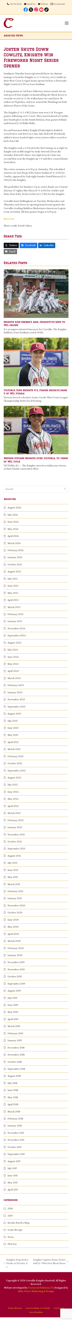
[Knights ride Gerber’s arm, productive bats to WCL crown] (36, 293)
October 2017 (14, 1147)
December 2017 (16, 1132)
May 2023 (13, 735)
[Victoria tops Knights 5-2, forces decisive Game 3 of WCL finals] (36, 361)
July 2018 (12, 1083)
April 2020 (13, 934)
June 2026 (13, 521)
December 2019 (16, 962)
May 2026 (13, 529)
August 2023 (14, 713)
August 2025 (14, 571)
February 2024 (16, 685)
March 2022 (14, 813)
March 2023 (14, 749)
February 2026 (16, 550)
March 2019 (14, 1026)
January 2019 (15, 1040)
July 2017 (12, 1168)
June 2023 (13, 728)
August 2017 (14, 1161)
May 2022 (13, 799)
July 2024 (13, 649)
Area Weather (36, 1312)
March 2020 (14, 941)
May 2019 (13, 1012)
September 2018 (16, 1069)
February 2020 (16, 948)
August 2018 (14, 1076)
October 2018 (15, 1062)
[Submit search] (65, 489)
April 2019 (13, 1019)
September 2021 (16, 848)
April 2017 (13, 1189)
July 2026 (13, 514)
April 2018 (13, 1104)
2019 (10, 1215)
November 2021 (16, 834)
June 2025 (13, 585)
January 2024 (15, 692)
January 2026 (15, 557)
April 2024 (13, 671)
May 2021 (13, 877)
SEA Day (12, 1244)
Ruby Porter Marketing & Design (36, 1291)
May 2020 (13, 926)
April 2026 (13, 536)
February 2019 (15, 1033)
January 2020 (15, 955)
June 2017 (13, 1175)
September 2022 (17, 770)
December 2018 (16, 1047)
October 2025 (15, 564)
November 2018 (16, 1054)
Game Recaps (15, 1229)
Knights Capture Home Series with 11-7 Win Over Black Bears (49, 1261)
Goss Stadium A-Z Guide (37, 1308)
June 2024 (13, 657)
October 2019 (15, 976)
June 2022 (13, 791)
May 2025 (13, 593)
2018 (10, 1208)
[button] (66, 23)
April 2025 (13, 600)
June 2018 (13, 1090)
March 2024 (14, 678)
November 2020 (16, 905)
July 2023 (13, 721)
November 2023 (16, 699)
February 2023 (15, 756)
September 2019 (16, 983)
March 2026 (14, 543)
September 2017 (16, 1154)
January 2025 (15, 621)
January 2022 (15, 827)
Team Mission (15, 1308)
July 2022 (13, 784)
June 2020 (13, 919)
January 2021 (15, 898)
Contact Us (58, 1308)
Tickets (44, 4)
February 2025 (15, 614)
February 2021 (15, 891)
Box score (9, 218)
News (11, 1237)
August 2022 (14, 777)
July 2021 (12, 862)
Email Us (31, 4)
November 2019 (16, 969)
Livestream (59, 4)
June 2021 (13, 870)
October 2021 (15, 841)
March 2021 (14, 884)
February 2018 (15, 1118)
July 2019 (12, 998)
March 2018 (14, 1111)
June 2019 (13, 1005)
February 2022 (16, 820)
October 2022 (15, 763)
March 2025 (14, 607)
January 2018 (15, 1125)
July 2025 (13, 578)
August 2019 (14, 990)
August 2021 (14, 855)
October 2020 (15, 912)
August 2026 (14, 507)
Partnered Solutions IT (40, 1287)
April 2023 (13, 742)
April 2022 (13, 806)
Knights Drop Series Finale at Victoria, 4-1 (16, 1263)
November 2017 (16, 1140)
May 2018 (13, 1097)
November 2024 (16, 628)
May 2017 (13, 1182)
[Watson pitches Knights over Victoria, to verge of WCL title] (36, 429)
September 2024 (17, 635)
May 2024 (13, 664)
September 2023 (16, 706)
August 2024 (14, 642)
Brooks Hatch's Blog (18, 1222)
